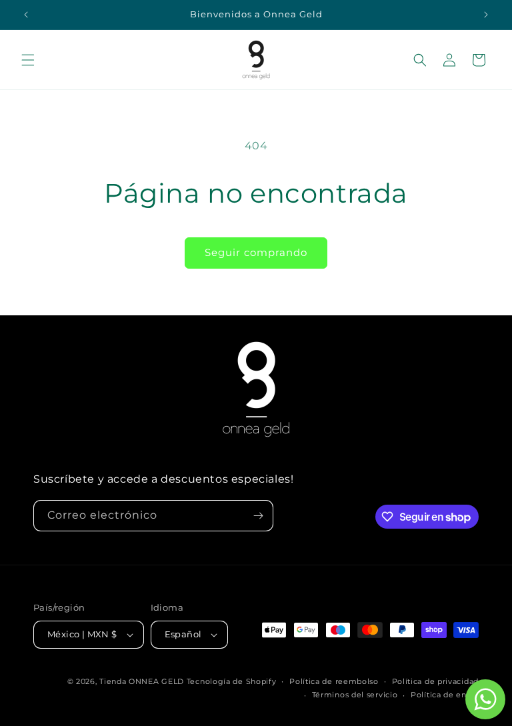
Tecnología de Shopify (232, 681)
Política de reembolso (334, 681)
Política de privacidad (435, 681)
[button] (28, 60)
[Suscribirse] (258, 515)
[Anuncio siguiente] (486, 14)
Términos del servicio (355, 694)
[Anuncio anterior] (26, 14)
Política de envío (445, 694)
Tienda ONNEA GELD (141, 681)
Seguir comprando (256, 252)
